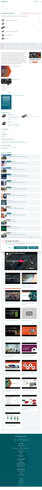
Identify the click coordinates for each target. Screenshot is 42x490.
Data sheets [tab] (32, 44)
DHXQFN (3, 131)
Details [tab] (2, 44)
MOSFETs (21, 449)
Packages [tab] (17, 44)
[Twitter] (15, 440)
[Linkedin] (18, 440)
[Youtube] (27, 440)
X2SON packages (5, 148)
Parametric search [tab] (9, 44)
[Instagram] (24, 440)
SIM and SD (4, 136)
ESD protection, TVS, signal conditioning (21, 448)
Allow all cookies (33, 247)
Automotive (21, 456)
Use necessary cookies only (20, 247)
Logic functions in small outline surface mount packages (12, 141)
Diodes (21, 446)
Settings (9, 247)
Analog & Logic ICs (21, 455)
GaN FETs (21, 452)
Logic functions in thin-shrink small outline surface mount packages (15, 142)
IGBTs (21, 453)
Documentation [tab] (24, 44)
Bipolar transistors (21, 445)
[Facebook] (21, 440)
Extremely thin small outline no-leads (9, 147)
